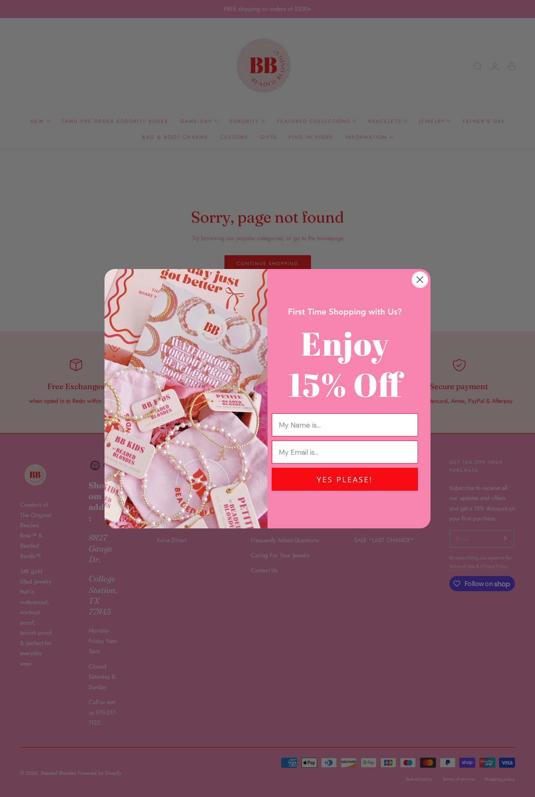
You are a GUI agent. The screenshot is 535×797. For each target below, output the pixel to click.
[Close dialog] (420, 279)
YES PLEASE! (345, 479)
